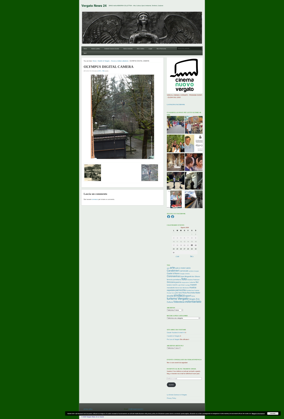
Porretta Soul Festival (192, 290)
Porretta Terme (171, 293)
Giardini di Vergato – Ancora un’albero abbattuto (113, 61)
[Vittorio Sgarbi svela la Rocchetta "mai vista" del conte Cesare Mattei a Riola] (194, 181)
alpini (168, 268)
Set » (192, 256)
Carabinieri (173, 270)
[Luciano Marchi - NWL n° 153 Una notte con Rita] (175, 162)
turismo (172, 298)
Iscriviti (171, 385)
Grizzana (171, 281)
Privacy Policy (171, 398)
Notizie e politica (95, 48)
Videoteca (179, 301)
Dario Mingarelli (185, 276)
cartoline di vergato (194, 271)
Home (85, 48)
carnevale (184, 270)
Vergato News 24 (94, 5)
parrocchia (180, 290)
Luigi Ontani (181, 285)
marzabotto (171, 287)
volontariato (193, 301)
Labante (192, 282)
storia (193, 296)
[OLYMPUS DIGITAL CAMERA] (122, 117)
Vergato (183, 298)
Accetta (272, 413)
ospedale (171, 290)
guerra (178, 282)
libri (197, 282)
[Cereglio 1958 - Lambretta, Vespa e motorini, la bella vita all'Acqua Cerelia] (194, 162)
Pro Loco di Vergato (173, 339)
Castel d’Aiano (173, 273)
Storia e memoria (127, 48)
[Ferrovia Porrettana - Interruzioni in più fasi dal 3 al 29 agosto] (194, 200)
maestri (193, 284)
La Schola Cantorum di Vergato (177, 395)
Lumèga (187, 285)
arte (172, 267)
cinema (187, 273)
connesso (95, 199)
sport (188, 295)
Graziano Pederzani (193, 279)
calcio (188, 268)
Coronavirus (173, 276)
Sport (85, 53)
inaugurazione (185, 282)
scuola (170, 295)
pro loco (178, 292)
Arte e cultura (140, 48)
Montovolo (186, 288)
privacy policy (88, 409)
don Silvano (196, 276)
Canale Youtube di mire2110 (176, 332)
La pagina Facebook (176, 104)
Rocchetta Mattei (193, 292)
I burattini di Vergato (173, 336)
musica (192, 287)
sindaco (179, 295)
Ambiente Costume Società (111, 48)
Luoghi (150, 48)
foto (184, 278)
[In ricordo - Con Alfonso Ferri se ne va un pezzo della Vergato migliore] (194, 144)
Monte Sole (178, 288)
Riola (184, 292)
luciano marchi (172, 285)
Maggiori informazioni (258, 413)
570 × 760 (101, 71)
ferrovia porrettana (174, 279)
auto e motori (180, 268)
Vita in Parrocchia (161, 48)
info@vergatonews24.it (136, 409)
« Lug (177, 256)
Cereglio (182, 273)
